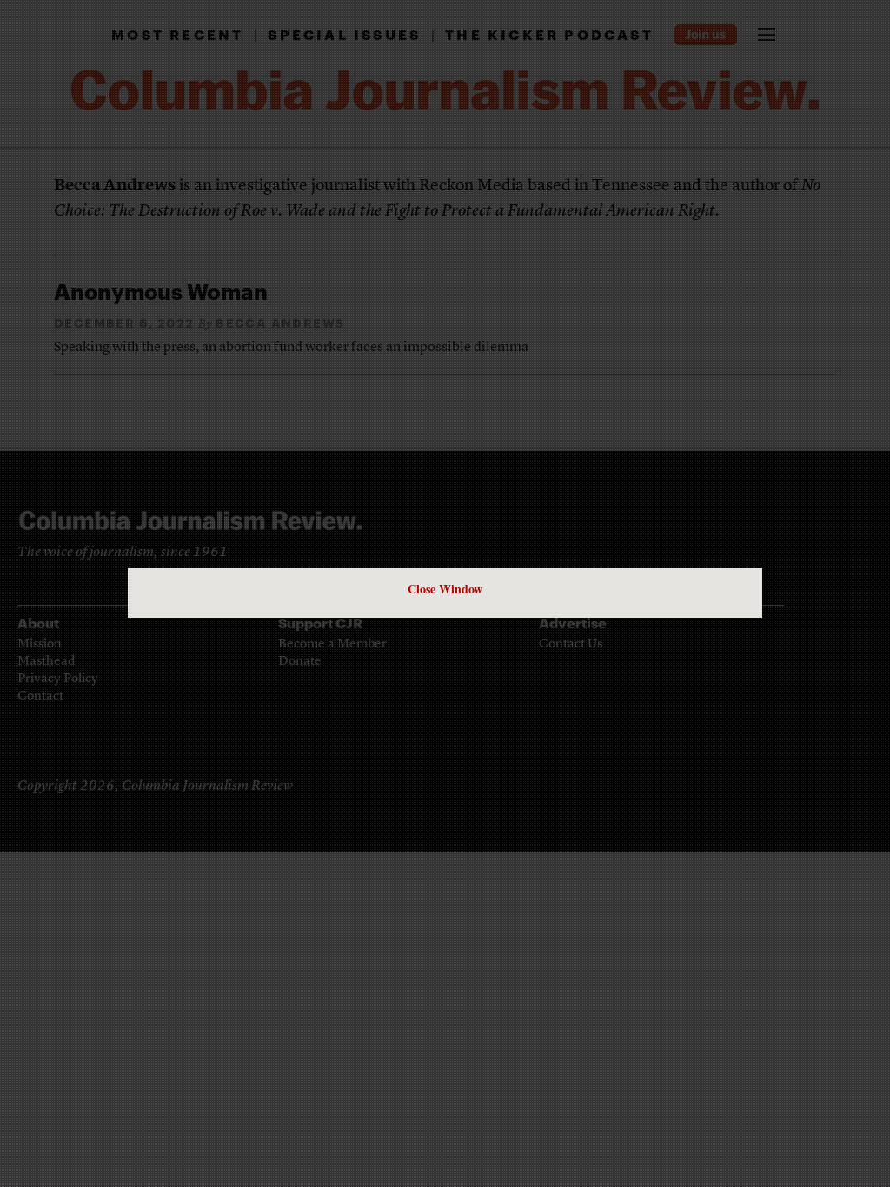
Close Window (445, 589)
